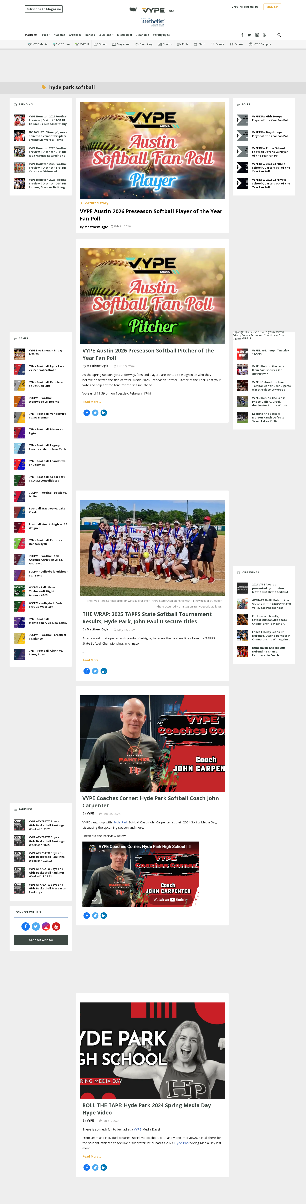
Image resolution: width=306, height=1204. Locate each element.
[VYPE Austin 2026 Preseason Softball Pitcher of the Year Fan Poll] (152, 295)
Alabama (59, 35)
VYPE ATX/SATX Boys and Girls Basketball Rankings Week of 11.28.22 (47, 872)
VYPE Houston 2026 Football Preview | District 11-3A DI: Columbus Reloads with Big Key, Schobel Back (48, 122)
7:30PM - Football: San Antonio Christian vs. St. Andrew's (46, 559)
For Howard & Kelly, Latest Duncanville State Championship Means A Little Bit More (269, 621)
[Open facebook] (242, 35)
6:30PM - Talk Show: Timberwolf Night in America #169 (43, 591)
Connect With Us (41, 940)
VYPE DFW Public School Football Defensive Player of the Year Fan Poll (270, 151)
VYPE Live (64, 44)
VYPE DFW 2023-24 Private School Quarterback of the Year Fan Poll (271, 183)
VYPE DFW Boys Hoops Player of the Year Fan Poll (270, 134)
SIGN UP (272, 7)
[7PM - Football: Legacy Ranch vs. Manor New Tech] (19, 448)
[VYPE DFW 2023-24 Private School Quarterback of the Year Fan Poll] (242, 183)
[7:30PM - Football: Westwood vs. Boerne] (19, 400)
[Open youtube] (264, 35)
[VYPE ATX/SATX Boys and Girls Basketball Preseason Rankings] (19, 887)
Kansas (90, 35)
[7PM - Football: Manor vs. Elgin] (19, 432)
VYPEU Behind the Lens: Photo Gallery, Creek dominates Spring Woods (270, 401)
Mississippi (124, 35)
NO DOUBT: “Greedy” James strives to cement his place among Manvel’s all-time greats (48, 138)
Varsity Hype (161, 35)
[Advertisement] (153, 62)
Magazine (123, 44)
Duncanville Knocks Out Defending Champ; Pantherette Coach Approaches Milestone (268, 653)
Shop (202, 44)
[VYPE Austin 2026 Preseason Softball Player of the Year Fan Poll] (152, 150)
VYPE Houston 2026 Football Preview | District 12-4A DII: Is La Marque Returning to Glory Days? (48, 153)
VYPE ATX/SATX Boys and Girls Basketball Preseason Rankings (47, 888)
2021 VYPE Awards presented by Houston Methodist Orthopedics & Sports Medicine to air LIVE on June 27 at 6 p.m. (270, 592)
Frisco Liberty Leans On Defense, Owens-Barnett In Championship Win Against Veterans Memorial (271, 637)
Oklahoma (142, 35)
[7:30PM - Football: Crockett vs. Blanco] (19, 637)
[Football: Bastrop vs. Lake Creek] (19, 511)
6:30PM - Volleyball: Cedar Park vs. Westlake (46, 605)
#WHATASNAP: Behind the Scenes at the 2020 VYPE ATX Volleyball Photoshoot (271, 604)
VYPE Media (40, 44)
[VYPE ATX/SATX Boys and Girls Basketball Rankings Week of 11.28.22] (19, 871)
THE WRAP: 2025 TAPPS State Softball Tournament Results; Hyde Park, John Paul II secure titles (147, 617)
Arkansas (75, 35)
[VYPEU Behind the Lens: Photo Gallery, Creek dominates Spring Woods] (242, 401)
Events (220, 44)
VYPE (90, 813)
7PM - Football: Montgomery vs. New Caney (48, 621)
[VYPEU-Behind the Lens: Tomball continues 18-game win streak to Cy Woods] (242, 385)
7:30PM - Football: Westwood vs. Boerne (44, 399)
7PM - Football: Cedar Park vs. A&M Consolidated (47, 478)
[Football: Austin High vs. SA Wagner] (19, 527)
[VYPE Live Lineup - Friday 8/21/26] (19, 353)
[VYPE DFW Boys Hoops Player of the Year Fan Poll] (242, 135)
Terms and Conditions (264, 335)
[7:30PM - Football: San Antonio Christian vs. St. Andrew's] (19, 559)
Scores (239, 44)
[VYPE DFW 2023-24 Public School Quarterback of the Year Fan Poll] (242, 167)
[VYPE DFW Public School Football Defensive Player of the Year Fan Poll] (242, 151)
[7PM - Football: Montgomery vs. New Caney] (19, 622)
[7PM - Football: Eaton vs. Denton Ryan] (19, 543)
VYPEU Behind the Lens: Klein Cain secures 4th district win (268, 370)
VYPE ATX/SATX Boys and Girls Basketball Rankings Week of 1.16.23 (47, 841)
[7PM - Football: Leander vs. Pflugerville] (19, 464)
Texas (44, 35)
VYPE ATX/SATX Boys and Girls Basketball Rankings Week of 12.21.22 (47, 856)
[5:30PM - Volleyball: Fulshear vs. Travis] (19, 574)
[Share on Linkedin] (104, 413)
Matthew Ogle (96, 227)
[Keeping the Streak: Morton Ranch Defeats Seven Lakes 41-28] (242, 417)
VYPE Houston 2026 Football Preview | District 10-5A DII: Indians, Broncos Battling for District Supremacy (48, 185)
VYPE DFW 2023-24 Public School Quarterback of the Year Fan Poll (271, 167)
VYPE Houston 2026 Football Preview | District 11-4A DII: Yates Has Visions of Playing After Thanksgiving (48, 169)
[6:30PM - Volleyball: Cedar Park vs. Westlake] (19, 606)
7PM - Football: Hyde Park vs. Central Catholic (46, 368)
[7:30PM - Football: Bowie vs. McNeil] (19, 495)
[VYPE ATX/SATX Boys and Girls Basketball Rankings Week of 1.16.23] (19, 840)
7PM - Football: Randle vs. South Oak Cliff (46, 384)
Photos (167, 44)
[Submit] (279, 35)
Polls (185, 44)
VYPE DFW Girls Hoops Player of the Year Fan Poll (270, 118)
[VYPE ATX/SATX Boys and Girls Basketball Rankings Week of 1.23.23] (19, 824)
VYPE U (84, 44)
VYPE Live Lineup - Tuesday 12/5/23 (270, 352)
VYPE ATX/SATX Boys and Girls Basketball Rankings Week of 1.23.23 (47, 825)
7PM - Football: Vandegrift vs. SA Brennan (47, 415)
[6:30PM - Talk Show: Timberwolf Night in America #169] (19, 590)
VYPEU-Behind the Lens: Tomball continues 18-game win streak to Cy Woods (271, 385)
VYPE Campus (262, 44)
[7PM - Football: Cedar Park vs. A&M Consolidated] (19, 479)
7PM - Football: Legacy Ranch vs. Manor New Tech (47, 447)
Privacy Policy (241, 335)
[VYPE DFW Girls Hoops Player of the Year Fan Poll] (242, 120)
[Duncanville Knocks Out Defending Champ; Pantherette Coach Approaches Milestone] (242, 651)
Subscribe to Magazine (44, 9)
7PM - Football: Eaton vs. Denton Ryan (46, 542)
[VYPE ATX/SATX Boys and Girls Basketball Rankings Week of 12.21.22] (19, 856)
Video (103, 44)
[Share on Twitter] (95, 413)
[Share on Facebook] (86, 413)
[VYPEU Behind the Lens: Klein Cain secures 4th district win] (242, 369)
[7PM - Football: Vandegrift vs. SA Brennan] (19, 416)
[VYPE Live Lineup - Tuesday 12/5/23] (242, 354)
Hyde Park (120, 822)
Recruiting (146, 44)
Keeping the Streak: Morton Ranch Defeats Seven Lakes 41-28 (268, 417)
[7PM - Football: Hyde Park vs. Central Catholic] (19, 369)
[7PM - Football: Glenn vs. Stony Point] (19, 653)
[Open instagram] (257, 35)
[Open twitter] (249, 35)
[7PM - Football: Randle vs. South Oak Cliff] (19, 385)
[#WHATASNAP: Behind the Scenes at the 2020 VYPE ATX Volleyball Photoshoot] (242, 603)
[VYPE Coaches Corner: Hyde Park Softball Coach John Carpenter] (152, 743)
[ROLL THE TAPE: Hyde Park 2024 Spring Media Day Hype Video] (152, 1050)
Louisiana (105, 35)
